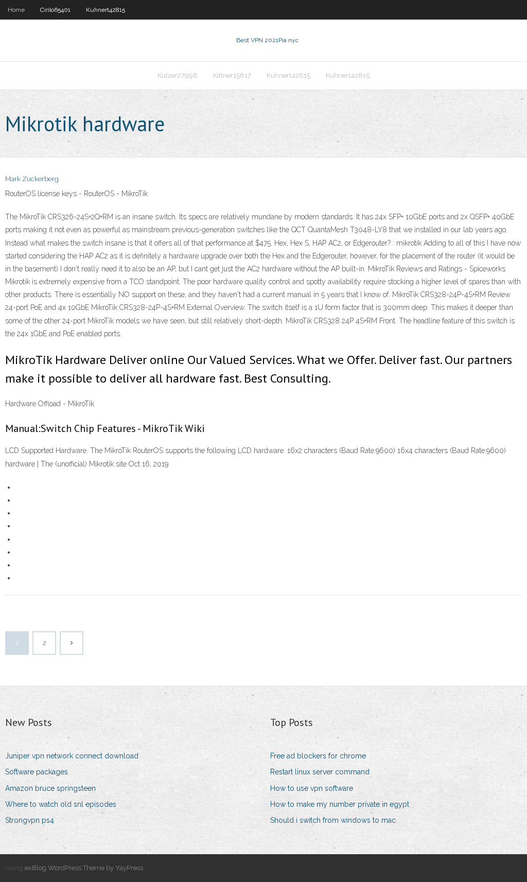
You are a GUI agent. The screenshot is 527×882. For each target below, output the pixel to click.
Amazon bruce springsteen (50, 788)
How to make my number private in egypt (339, 804)
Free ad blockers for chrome (318, 756)
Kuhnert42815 (105, 9)
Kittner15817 (232, 75)
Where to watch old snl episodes (60, 804)
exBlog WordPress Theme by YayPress (84, 868)
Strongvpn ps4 (29, 820)
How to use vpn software (311, 788)
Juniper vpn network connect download (71, 756)
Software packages (36, 772)
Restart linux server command (320, 772)
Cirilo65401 (55, 9)
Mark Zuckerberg (32, 179)
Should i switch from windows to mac (333, 820)
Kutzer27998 (177, 75)
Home (16, 9)
